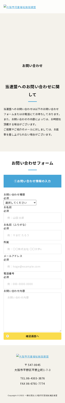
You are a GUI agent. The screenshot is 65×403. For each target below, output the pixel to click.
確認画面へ (32, 336)
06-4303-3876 (35, 378)
